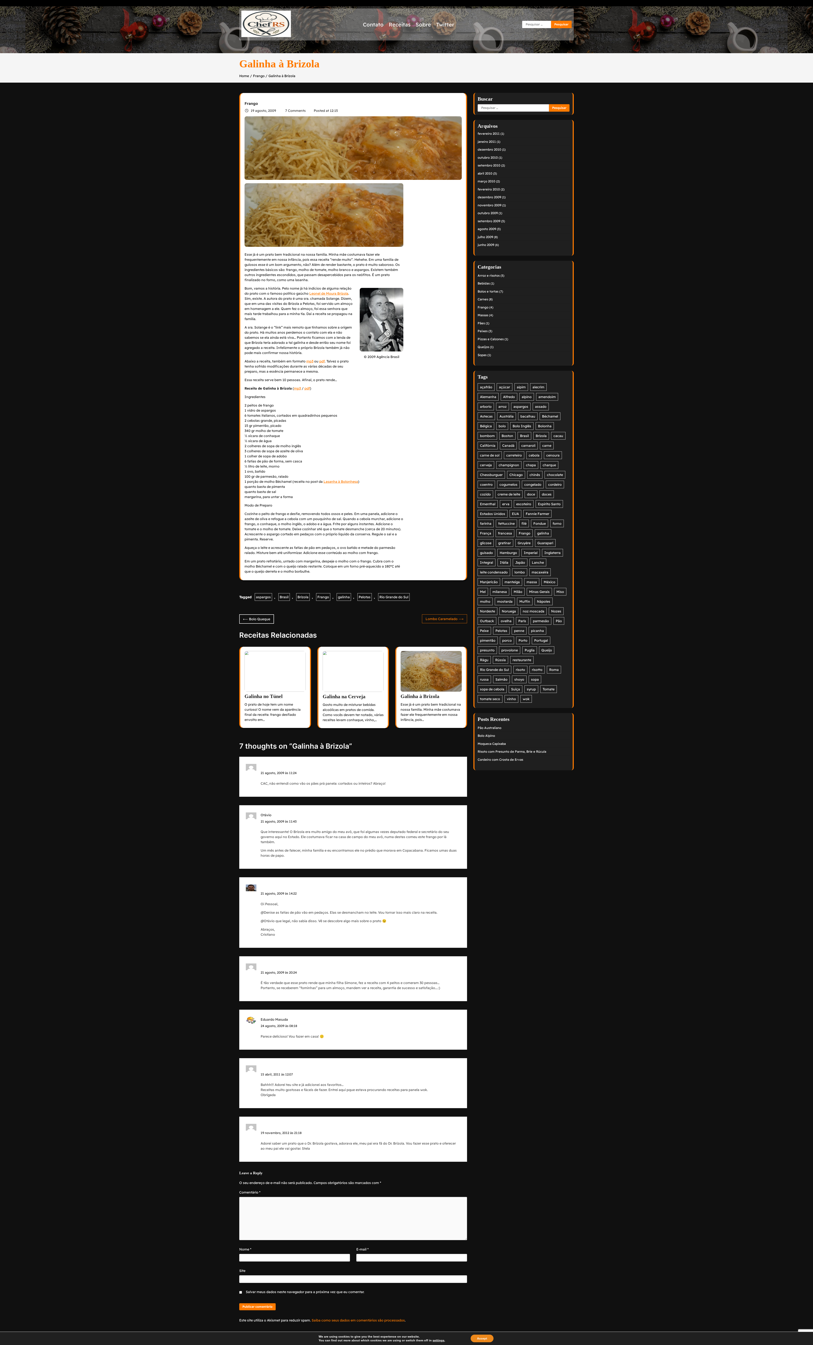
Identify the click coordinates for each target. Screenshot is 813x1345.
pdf (322, 361)
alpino (527, 397)
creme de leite (509, 494)
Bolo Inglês (522, 426)
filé (524, 523)
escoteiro (523, 504)
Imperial (531, 553)
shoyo (519, 679)
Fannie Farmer (537, 514)
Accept (482, 1338)
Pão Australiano (489, 728)
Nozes (556, 611)
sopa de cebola (492, 689)
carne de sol (489, 455)
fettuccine (506, 523)
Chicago (516, 475)
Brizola (302, 597)
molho (485, 601)
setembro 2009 (489, 221)
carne (546, 445)
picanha (537, 631)
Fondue (539, 523)
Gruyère (524, 543)
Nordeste (487, 611)
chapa (531, 465)
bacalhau (527, 416)
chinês (535, 475)
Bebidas (484, 283)
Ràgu (484, 660)
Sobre (423, 24)
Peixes (483, 331)
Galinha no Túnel (264, 696)
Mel (483, 592)
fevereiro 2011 (489, 134)
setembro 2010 (489, 165)
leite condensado (494, 572)
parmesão (541, 621)
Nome (245, 1249)
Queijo (546, 650)
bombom (487, 436)
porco (507, 640)
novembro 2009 (489, 205)
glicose (485, 543)
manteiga (512, 582)
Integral (486, 562)
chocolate (555, 475)
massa (532, 582)
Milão (518, 592)
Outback (487, 621)
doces (547, 494)
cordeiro (555, 484)
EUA (515, 514)
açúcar (504, 387)
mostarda (505, 601)
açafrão (486, 387)
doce (531, 494)
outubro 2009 (488, 213)
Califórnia (487, 445)
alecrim (538, 387)
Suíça (515, 689)
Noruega (509, 611)
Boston (507, 436)
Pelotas (365, 597)
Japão (520, 562)
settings (438, 1340)
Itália (504, 562)
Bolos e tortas (488, 291)
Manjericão (489, 582)
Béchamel (550, 416)
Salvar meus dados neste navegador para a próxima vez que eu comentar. (305, 1292)
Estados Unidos (492, 514)
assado (540, 406)
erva (505, 504)
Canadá (508, 445)
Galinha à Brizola (420, 696)
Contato (373, 24)
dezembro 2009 (489, 197)
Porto (522, 640)
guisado (486, 553)
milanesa (499, 592)
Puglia (530, 650)
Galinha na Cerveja (344, 696)
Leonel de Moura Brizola (328, 293)
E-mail (362, 1249)
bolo (502, 426)
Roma (554, 670)
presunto (487, 650)
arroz (502, 406)
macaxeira (540, 572)
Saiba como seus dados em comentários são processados (358, 1320)
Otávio (266, 815)
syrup (531, 689)
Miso (560, 592)
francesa (505, 533)
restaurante (522, 660)
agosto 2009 (487, 229)
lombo (519, 572)
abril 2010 (485, 173)
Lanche (538, 562)
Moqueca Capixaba (492, 744)
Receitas (400, 24)
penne (519, 631)
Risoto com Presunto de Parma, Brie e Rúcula (512, 752)
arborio (486, 406)
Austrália (506, 416)
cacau (558, 436)
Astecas (486, 416)
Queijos (483, 347)
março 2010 (486, 181)
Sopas (482, 355)
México (549, 582)
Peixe (484, 631)
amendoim (547, 397)
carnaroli (528, 445)
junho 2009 (486, 245)
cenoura (553, 455)
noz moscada (533, 611)
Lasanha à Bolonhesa (341, 481)
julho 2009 (485, 237)
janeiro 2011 (487, 142)
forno (557, 523)
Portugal (541, 640)
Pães (481, 323)
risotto (537, 670)
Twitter (445, 24)
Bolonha (545, 426)
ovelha (506, 621)
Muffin (524, 601)
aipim (521, 387)
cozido (485, 494)
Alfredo (509, 397)
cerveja (486, 465)
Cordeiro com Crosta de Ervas (500, 760)
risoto (520, 670)
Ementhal (487, 504)
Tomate (548, 689)
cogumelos (508, 484)
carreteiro (514, 455)
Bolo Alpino (486, 736)
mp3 (309, 361)
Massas (483, 315)
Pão (559, 621)
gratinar (504, 543)
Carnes (483, 299)
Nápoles (543, 601)
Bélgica (486, 426)
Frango (251, 103)
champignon (509, 465)
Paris (522, 621)
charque (549, 465)
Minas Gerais (539, 592)
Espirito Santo (549, 504)
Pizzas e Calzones (491, 339)
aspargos (263, 597)
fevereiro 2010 (489, 189)
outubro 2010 (488, 157)
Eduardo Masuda (274, 1019)
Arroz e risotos (489, 275)
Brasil (284, 597)
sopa (535, 679)
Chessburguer (491, 475)
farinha (485, 523)
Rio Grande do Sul (393, 597)
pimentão (487, 640)
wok (526, 699)
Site (242, 1271)
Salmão (501, 679)
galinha (344, 597)
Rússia (500, 660)
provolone (509, 650)
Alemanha (488, 397)
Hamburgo (508, 553)
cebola (534, 455)
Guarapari (545, 543)
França (485, 533)
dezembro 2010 (489, 149)
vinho (511, 699)
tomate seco (490, 699)
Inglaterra (552, 553)
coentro (486, 484)
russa (484, 679)
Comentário (249, 1192)
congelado (532, 484)
